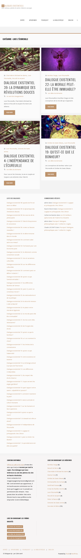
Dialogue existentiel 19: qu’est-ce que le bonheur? (60, 152)
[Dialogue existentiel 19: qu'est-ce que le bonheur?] (61, 126)
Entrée (5, 550)
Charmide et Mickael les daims (16, 75)
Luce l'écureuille (63, 75)
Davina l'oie (51, 475)
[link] (77, 20)
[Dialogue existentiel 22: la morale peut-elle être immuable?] (61, 59)
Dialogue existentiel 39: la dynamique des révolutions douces (20, 87)
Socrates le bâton (53, 506)
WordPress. (74, 554)
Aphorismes (15, 550)
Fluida (67, 554)
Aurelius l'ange (52, 75)
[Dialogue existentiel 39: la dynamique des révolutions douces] (20, 59)
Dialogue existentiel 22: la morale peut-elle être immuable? (60, 84)
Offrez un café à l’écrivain (15, 465)
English (51, 550)
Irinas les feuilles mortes (56, 489)
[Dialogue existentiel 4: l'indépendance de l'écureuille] (20, 132)
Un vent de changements (15, 96)
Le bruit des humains (15, 530)
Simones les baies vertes (56, 503)
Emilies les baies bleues (55, 143)
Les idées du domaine (55, 93)
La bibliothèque (39, 550)
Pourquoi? (27, 550)
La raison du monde (15, 526)
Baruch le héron (53, 468)
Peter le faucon (53, 499)
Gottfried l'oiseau (53, 485)
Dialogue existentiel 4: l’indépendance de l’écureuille (19, 160)
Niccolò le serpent (18, 78)
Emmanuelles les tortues (56, 482)
